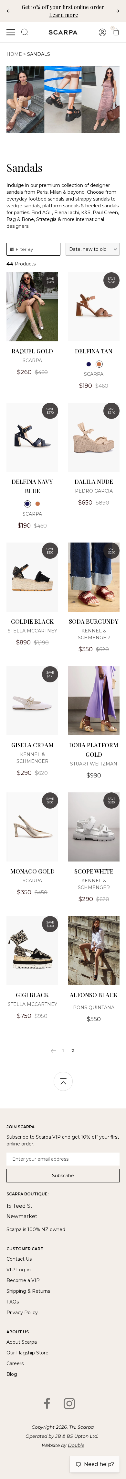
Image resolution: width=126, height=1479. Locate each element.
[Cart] (116, 32)
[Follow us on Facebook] (47, 1403)
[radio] (88, 364)
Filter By (24, 249)
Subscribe (63, 1176)
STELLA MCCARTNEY (32, 631)
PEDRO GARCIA (94, 491)
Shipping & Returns (28, 1291)
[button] (92, 249)
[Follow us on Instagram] (69, 1403)
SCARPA (32, 360)
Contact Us (19, 1259)
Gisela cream (32, 745)
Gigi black (32, 995)
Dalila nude (94, 481)
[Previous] (53, 1051)
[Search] (24, 32)
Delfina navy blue (32, 486)
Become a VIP (23, 1280)
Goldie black (32, 621)
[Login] (102, 32)
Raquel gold (32, 351)
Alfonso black (94, 995)
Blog (11, 1374)
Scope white (93, 871)
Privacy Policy (22, 1312)
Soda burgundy (94, 621)
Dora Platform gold (93, 749)
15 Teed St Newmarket (21, 1211)
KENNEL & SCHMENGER (94, 634)
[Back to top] (63, 1082)
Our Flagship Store (27, 1353)
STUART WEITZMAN (93, 764)
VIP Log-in (18, 1270)
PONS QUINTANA (93, 1007)
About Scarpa (21, 1342)
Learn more (63, 14)
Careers (15, 1363)
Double (76, 1445)
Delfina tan (93, 351)
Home (14, 54)
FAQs (12, 1302)
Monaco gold (32, 871)
